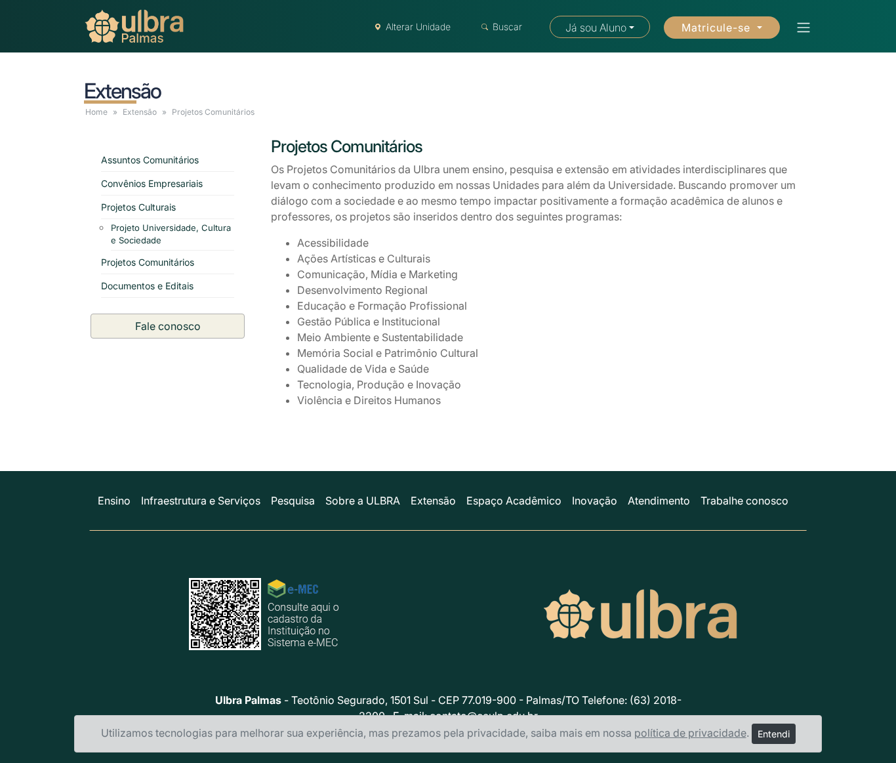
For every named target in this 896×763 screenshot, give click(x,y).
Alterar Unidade (418, 26)
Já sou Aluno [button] (595, 27)
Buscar (507, 26)
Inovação (594, 500)
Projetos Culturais (138, 207)
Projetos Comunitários (147, 262)
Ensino (114, 500)
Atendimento (659, 500)
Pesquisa (293, 500)
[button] (799, 27)
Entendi (774, 733)
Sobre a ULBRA (362, 500)
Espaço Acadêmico (513, 500)
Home (96, 112)
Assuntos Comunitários (150, 159)
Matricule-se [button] (718, 27)
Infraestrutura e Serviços (200, 500)
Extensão (140, 112)
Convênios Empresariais (152, 183)
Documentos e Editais (147, 285)
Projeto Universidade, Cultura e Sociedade (171, 234)
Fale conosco (168, 326)
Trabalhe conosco (744, 500)
